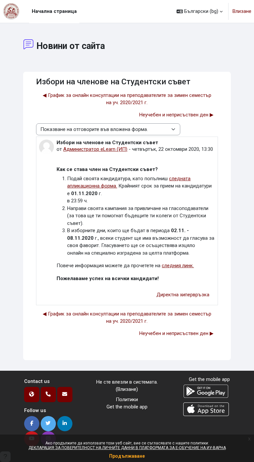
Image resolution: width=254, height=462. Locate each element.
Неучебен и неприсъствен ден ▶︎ (176, 115)
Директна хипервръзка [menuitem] (182, 295)
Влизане (242, 11)
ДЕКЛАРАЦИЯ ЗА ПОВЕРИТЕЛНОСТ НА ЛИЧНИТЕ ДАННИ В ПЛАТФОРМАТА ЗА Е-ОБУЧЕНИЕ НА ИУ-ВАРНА (127, 447)
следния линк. (178, 266)
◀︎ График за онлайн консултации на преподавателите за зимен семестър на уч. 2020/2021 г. (127, 99)
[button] (199, 11)
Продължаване (127, 456)
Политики (127, 399)
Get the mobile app (127, 407)
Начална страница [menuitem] (54, 11)
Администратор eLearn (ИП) (95, 149)
